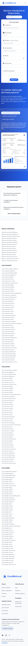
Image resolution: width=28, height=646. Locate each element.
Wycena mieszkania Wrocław (9, 260)
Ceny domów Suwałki (7, 445)
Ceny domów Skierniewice (9, 439)
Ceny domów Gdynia (7, 390)
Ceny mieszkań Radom (8, 331)
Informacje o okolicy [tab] (8, 119)
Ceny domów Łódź (7, 410)
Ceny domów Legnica (7, 408)
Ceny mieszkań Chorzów (8, 281)
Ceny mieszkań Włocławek (9, 356)
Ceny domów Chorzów (8, 382)
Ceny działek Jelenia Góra (8, 500)
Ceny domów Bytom (7, 378)
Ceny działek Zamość (7, 562)
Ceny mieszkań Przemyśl (8, 329)
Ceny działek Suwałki (7, 546)
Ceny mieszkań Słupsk (8, 339)
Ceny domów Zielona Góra (9, 463)
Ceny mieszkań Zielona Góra (9, 362)
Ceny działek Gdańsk (7, 490)
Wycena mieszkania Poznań (9, 250)
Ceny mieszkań (6, 265)
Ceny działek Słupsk (7, 542)
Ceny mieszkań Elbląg (7, 285)
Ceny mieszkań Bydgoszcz (9, 275)
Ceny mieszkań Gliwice (8, 291)
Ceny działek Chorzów (8, 483)
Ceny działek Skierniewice (9, 540)
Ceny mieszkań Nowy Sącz (9, 315)
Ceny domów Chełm (7, 380)
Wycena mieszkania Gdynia (9, 240)
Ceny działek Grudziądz (8, 498)
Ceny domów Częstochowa (9, 384)
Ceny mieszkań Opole (7, 319)
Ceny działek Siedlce (7, 538)
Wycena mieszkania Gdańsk (9, 238)
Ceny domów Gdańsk (7, 388)
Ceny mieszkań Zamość (8, 360)
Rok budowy (8, 32)
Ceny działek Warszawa (8, 556)
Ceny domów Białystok (8, 372)
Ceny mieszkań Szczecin (8, 345)
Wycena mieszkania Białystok (10, 232)
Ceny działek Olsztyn (7, 520)
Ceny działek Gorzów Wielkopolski (11, 496)
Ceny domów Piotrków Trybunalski (11, 425)
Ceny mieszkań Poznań (8, 327)
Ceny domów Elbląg (7, 386)
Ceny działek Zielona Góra (9, 564)
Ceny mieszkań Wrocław (8, 358)
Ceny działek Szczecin (7, 548)
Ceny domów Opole (7, 421)
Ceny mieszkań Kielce (7, 301)
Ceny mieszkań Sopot (7, 341)
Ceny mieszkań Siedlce (8, 335)
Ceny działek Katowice (8, 502)
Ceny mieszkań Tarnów (8, 350)
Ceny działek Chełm (7, 481)
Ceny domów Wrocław (8, 459)
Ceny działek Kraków (7, 506)
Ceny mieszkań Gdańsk (8, 287)
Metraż (6, 55)
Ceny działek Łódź (6, 512)
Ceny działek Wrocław (7, 560)
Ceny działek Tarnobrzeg (8, 550)
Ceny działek (6, 468)
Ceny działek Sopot (7, 544)
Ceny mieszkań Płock (7, 325)
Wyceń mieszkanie (6, 587)
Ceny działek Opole (7, 522)
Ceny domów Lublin (7, 414)
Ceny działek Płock (7, 528)
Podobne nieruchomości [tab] (9, 116)
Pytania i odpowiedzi (7, 590)
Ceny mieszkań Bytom (8, 277)
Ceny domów (6, 366)
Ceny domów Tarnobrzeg (8, 449)
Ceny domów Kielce (7, 402)
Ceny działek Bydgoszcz (8, 477)
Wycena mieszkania (8, 229)
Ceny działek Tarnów (7, 552)
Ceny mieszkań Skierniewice (9, 337)
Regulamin (17, 590)
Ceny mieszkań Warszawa (9, 354)
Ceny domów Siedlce (7, 437)
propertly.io (5, 642)
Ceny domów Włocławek (8, 457)
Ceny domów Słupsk (7, 441)
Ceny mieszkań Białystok (8, 271)
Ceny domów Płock (7, 427)
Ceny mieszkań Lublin (7, 313)
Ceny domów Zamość (7, 461)
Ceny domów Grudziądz (8, 396)
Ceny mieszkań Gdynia (8, 289)
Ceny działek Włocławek (8, 558)
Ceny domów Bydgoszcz (8, 376)
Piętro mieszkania (9, 71)
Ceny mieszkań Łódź (7, 309)
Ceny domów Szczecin (8, 447)
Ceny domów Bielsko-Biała (9, 374)
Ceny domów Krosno (7, 406)
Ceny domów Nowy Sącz (8, 416)
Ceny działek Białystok (8, 473)
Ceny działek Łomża (7, 514)
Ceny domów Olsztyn (7, 419)
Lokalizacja (7, 25)
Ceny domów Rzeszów (8, 435)
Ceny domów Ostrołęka (8, 423)
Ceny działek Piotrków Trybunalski (11, 526)
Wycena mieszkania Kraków (9, 244)
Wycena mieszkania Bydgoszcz (10, 234)
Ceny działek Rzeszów (7, 536)
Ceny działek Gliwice (7, 494)
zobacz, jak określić (14, 40)
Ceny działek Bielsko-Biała (9, 475)
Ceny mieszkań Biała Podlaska (10, 269)
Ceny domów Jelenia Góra (9, 398)
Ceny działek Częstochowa (9, 485)
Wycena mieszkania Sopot (9, 254)
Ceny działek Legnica (7, 510)
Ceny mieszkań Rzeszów (8, 333)
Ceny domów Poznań (7, 429)
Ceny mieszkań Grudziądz (9, 295)
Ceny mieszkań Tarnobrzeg (9, 348)
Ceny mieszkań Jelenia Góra (9, 297)
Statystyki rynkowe (6, 604)
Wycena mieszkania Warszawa (10, 258)
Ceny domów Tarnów (7, 451)
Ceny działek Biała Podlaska (9, 471)
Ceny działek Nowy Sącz (8, 518)
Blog (16, 587)
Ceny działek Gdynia (7, 492)
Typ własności (8, 48)
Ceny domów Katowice (8, 400)
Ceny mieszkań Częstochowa (9, 283)
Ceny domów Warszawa (8, 455)
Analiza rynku (18, 606)
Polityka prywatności (20, 593)
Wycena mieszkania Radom (9, 252)
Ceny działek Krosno (7, 508)
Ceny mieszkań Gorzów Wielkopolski (12, 293)
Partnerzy (4, 593)
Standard (11, 40)
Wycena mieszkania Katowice (10, 242)
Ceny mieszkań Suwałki (8, 343)
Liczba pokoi (8, 63)
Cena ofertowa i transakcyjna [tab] (10, 113)
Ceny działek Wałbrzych (8, 554)
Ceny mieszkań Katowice (8, 299)
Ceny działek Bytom (7, 479)
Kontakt (3, 596)
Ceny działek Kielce (7, 504)
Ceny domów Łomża (7, 412)
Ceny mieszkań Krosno (8, 305)
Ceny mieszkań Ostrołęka (9, 321)
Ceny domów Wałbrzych (8, 453)
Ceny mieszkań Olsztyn (8, 317)
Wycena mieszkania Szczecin (9, 256)
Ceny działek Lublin (7, 516)
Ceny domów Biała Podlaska (9, 370)
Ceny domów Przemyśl (8, 431)
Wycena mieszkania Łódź (8, 246)
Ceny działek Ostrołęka (8, 524)
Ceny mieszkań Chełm (8, 279)
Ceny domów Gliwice (7, 392)
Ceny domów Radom (7, 433)
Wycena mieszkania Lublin (9, 248)
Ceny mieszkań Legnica (8, 307)
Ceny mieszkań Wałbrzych (9, 352)
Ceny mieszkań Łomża (8, 311)
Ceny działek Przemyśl (8, 532)
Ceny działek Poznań (7, 530)
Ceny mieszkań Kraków (8, 303)
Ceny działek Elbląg (7, 487)
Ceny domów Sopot (7, 443)
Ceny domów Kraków (7, 404)
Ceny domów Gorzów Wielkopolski (11, 394)
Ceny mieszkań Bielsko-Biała (9, 273)
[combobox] (14, 27)
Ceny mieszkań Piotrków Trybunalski (12, 323)
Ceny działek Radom (7, 534)
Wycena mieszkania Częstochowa (11, 236)
